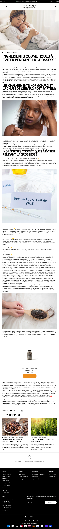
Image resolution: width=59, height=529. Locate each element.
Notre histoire (22, 474)
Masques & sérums (7, 483)
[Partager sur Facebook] (11, 411)
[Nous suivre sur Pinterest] (29, 520)
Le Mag (21, 479)
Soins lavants (5, 480)
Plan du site (5, 510)
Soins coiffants (6, 485)
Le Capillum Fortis (23, 476)
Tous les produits (6, 474)
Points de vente (53, 476)
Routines (4, 490)
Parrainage (35, 476)
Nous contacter (52, 474)
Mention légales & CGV (8, 499)
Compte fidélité (36, 479)
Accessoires (5, 492)
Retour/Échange (6, 505)
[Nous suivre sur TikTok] (37, 520)
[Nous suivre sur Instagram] (25, 520)
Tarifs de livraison (6, 507)
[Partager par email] (22, 411)
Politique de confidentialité (6, 502)
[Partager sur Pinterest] (18, 411)
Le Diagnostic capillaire (38, 474)
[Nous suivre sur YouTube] (33, 520)
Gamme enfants (6, 487)
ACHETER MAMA (29, 375)
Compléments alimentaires (6, 477)
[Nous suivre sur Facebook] (21, 520)
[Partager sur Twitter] (15, 411)
